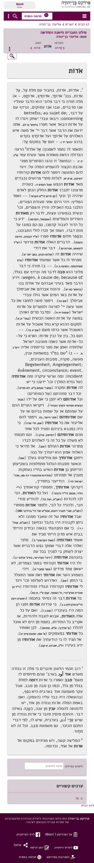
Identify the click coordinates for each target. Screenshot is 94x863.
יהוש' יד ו (67, 142)
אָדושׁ (60, 48)
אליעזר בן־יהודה (50, 24)
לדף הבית (87, 805)
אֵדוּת (35, 48)
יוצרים (69, 24)
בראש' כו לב (30, 125)
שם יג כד (33, 330)
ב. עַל (79, 798)
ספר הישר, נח (47, 417)
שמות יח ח (62, 312)
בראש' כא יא (73, 289)
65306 (19, 4)
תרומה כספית (37, 15)
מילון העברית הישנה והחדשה (63, 32)
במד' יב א (23, 318)
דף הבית (83, 24)
